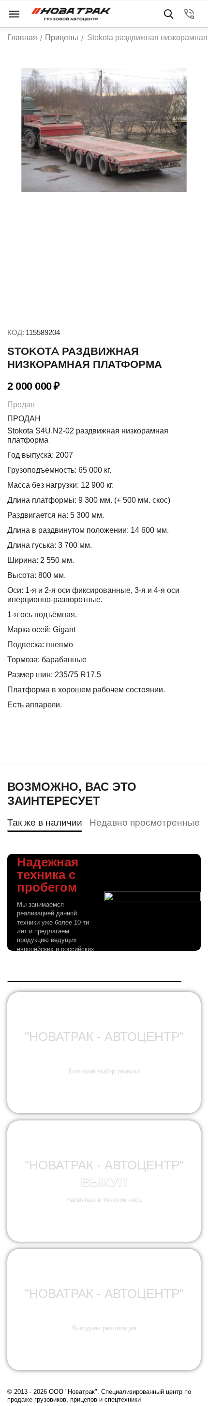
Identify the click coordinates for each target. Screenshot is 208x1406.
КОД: (15, 332)
